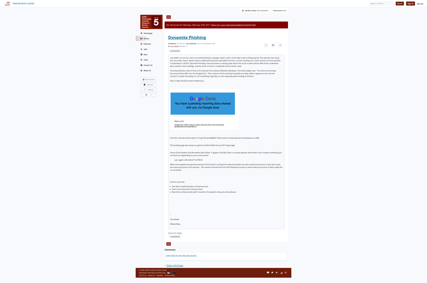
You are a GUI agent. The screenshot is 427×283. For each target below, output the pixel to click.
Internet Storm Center (23, 3)
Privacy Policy (170, 275)
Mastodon (150, 85)
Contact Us (148, 65)
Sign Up (420, 3)
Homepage (148, 33)
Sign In (411, 3)
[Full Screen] (266, 45)
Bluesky (150, 90)
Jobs (145, 49)
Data (145, 54)
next (168, 17)
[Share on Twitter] (280, 45)
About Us (147, 70)
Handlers (159, 275)
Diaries (146, 38)
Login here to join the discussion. (181, 255)
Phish (179, 233)
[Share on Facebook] (273, 45)
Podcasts (147, 44)
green (284, 11)
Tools (146, 60)
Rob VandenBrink (262, 11)
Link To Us (143, 275)
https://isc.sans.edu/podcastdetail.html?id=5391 (233, 25)
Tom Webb (174, 46)
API (158, 273)
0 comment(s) (175, 51)
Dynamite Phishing (187, 37)
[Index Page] (7, 3)
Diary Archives (175, 265)
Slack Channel (149, 79)
